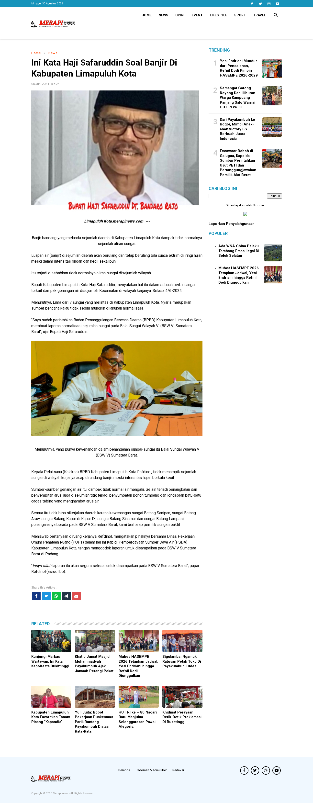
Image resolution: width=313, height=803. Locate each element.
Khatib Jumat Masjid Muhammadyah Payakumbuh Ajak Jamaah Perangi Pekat (94, 663)
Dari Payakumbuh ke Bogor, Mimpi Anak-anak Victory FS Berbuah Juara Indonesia (237, 129)
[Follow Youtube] (277, 3)
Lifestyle (218, 15)
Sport (240, 15)
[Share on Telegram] (66, 596)
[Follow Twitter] (260, 3)
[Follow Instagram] (269, 3)
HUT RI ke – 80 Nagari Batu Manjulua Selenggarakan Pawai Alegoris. (138, 719)
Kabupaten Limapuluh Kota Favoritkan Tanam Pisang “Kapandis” (50, 717)
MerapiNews (61, 793)
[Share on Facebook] (36, 596)
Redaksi (178, 770)
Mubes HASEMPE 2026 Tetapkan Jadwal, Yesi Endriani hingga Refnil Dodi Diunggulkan (138, 666)
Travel (259, 15)
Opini (180, 15)
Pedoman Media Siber (151, 770)
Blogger (258, 205)
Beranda (124, 770)
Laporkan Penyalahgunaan (232, 224)
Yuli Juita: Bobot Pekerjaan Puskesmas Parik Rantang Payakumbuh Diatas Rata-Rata (94, 722)
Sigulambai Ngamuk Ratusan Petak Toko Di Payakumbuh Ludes (181, 661)
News (163, 15)
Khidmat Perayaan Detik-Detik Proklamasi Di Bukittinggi (181, 717)
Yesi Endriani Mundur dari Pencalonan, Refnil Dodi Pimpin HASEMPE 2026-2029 (239, 68)
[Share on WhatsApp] (56, 596)
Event (197, 15)
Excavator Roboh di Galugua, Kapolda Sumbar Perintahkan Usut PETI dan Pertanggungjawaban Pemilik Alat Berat (238, 163)
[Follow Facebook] (252, 3)
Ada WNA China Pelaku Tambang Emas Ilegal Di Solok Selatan (238, 251)
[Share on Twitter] (46, 596)
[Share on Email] (76, 596)
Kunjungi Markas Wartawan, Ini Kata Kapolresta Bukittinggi (50, 661)
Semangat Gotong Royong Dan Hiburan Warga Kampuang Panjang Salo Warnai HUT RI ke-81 (237, 97)
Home (147, 15)
